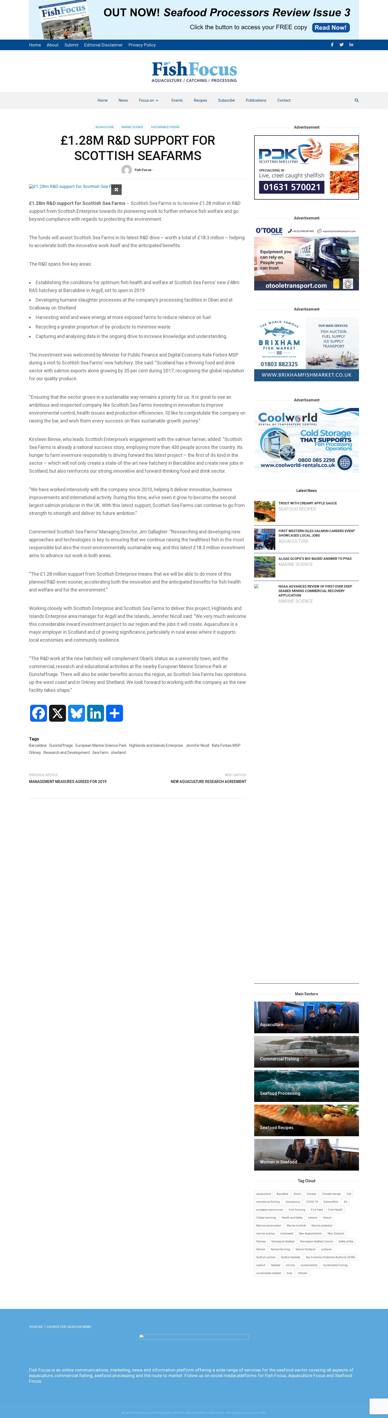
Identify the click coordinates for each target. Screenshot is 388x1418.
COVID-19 (312, 1201)
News (123, 100)
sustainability (309, 1265)
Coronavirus (292, 1201)
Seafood (275, 1265)
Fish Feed (317, 1209)
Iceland (312, 1217)
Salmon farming (280, 1249)
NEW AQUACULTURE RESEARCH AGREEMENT (208, 782)
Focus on (146, 100)
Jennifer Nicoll (197, 745)
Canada (311, 1193)
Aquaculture (105, 127)
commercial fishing (268, 1201)
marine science (265, 1233)
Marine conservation (268, 1225)
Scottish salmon (266, 1257)
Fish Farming (297, 1209)
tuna (289, 1273)
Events (177, 100)
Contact (284, 100)
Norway (261, 1241)
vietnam (302, 1273)
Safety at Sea (346, 1241)
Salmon (260, 1249)
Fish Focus (143, 170)
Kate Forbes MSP (226, 745)
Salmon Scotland (305, 1249)
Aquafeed (282, 1193)
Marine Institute (296, 1225)
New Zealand (336, 1233)
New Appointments (310, 1233)
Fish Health (335, 1209)
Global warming (266, 1217)
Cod (348, 1193)
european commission (269, 1209)
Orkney (35, 752)
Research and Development (67, 752)
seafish (261, 1265)
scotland (326, 1249)
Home (103, 100)
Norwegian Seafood (283, 1241)
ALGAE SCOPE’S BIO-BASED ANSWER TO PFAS (315, 559)
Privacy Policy (142, 45)
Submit (71, 45)
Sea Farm (100, 752)
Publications (256, 100)
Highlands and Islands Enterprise (156, 745)
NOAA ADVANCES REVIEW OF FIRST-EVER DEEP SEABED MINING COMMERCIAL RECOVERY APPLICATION (315, 590)
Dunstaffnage (61, 745)
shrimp (290, 1265)
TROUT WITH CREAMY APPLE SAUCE (307, 503)
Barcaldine (38, 745)
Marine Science (132, 127)
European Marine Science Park (100, 745)
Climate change (331, 1193)
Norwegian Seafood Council (316, 1241)
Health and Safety (292, 1217)
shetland (118, 752)
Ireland (327, 1217)
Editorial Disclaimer (103, 45)
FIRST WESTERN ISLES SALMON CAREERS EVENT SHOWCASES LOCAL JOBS (316, 533)
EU (345, 1201)
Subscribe (226, 100)
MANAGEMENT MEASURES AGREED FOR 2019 (67, 782)
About (53, 45)
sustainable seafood (268, 1273)
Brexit (297, 1193)
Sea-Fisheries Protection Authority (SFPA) (330, 1257)
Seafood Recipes (297, 509)
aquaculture (263, 1193)
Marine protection (322, 1225)
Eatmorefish (331, 1201)
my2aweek (286, 1233)
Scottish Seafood (290, 1257)
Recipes (200, 100)
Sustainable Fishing (165, 127)
